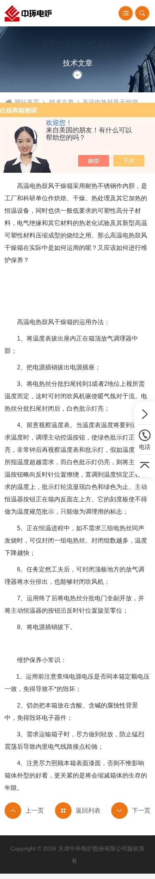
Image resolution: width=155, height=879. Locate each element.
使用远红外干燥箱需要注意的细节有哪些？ (130, 810)
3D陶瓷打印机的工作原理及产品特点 (24, 810)
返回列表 (88, 810)
